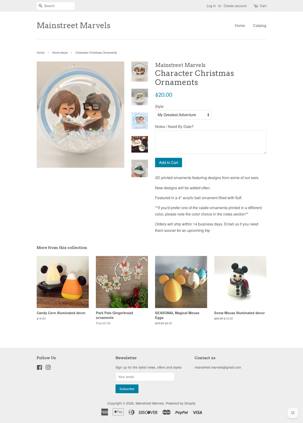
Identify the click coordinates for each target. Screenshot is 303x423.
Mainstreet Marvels (73, 25)
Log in (211, 5)
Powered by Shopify (181, 403)
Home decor (60, 52)
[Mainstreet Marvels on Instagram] (48, 368)
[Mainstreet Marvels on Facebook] (39, 368)
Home (240, 25)
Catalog (259, 25)
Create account (235, 5)
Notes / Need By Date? (174, 126)
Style (159, 106)
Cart (263, 5)
